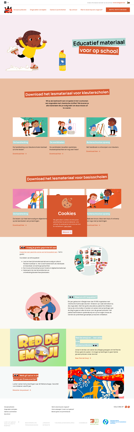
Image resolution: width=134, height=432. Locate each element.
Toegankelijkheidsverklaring (64, 423)
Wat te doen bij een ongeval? (91, 10)
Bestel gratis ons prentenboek (61, 411)
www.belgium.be (119, 3)
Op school (73, 10)
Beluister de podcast (21, 390)
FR (8, 2)
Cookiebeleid (83, 423)
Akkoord (66, 232)
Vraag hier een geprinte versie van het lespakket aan (39, 252)
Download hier (18, 154)
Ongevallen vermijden (38, 10)
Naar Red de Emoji (82, 358)
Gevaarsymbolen (19, 10)
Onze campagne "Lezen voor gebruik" (63, 409)
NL (5, 2)
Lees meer (68, 226)
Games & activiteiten (58, 10)
